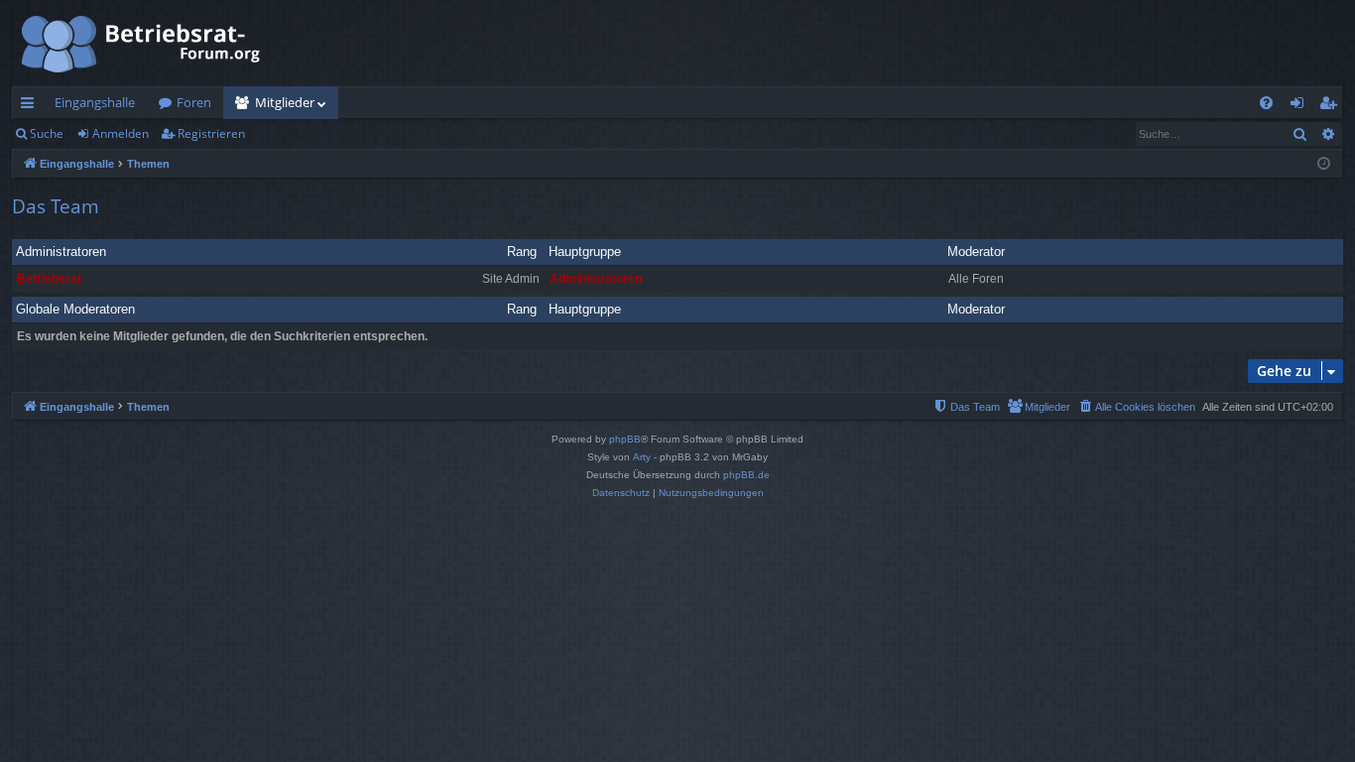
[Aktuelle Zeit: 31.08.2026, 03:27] (1323, 164)
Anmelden (120, 133)
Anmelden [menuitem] (1301, 106)
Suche (46, 133)
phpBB (625, 439)
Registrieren (211, 133)
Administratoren (61, 251)
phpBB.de (746, 474)
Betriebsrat (49, 279)
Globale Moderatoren (75, 309)
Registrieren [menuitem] (1331, 106)
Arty (642, 456)
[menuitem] (1266, 102)
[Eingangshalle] (142, 43)
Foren (194, 102)
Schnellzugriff (31, 106)
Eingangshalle (95, 102)
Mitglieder (284, 102)
